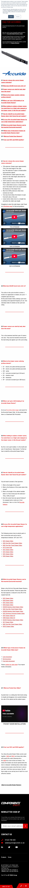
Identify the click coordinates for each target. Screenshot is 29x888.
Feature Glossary (15, 43)
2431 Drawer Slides (8, 552)
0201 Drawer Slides (8, 541)
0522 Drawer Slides (8, 556)
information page (7, 206)
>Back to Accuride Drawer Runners (11, 785)
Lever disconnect (7, 657)
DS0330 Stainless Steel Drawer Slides (13, 607)
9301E (13, 756)
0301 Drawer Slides (8, 554)
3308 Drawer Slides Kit (9, 618)
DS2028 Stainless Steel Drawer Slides (13, 611)
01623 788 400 (10, 840)
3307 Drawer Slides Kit (9, 615)
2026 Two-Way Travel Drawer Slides (12, 543)
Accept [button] (11, 16)
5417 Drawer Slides (8, 622)
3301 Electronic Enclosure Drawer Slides (14, 613)
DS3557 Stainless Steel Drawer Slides (13, 620)
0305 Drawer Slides (8, 605)
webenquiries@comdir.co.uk (14, 843)
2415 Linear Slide (7, 547)
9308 (7, 756)
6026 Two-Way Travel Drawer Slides (12, 545)
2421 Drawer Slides (8, 549)
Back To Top (6, 886)
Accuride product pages (12, 410)
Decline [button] (18, 16)
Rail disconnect (7, 659)
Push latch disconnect (9, 661)
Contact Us (6, 834)
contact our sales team (11, 664)
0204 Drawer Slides (8, 600)
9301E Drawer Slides (8, 626)
